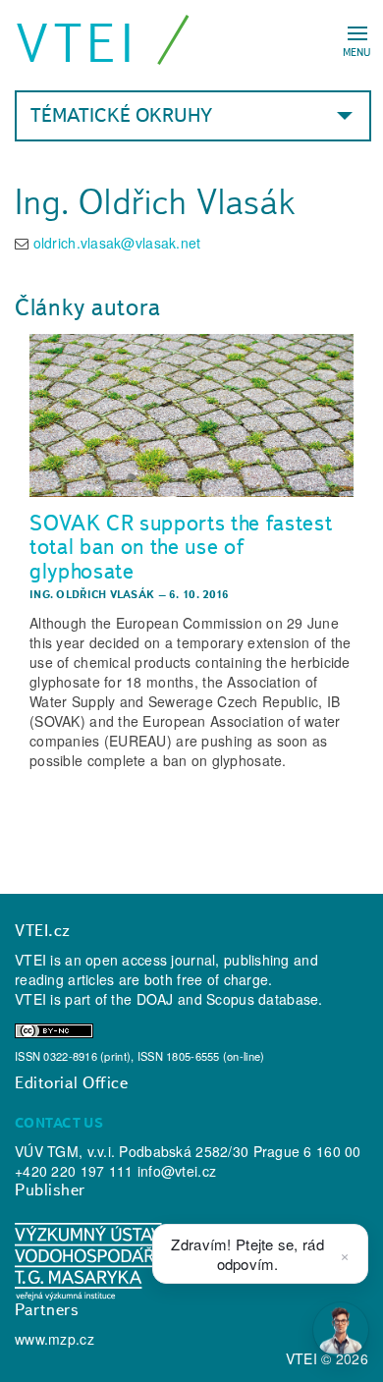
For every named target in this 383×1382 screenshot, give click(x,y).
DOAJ (155, 999)
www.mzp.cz (54, 1339)
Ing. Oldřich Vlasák (91, 594)
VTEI (77, 43)
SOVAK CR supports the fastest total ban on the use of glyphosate (181, 546)
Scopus (230, 999)
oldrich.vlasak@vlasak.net (117, 242)
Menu (357, 52)
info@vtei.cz (176, 1171)
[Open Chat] (340, 1329)
